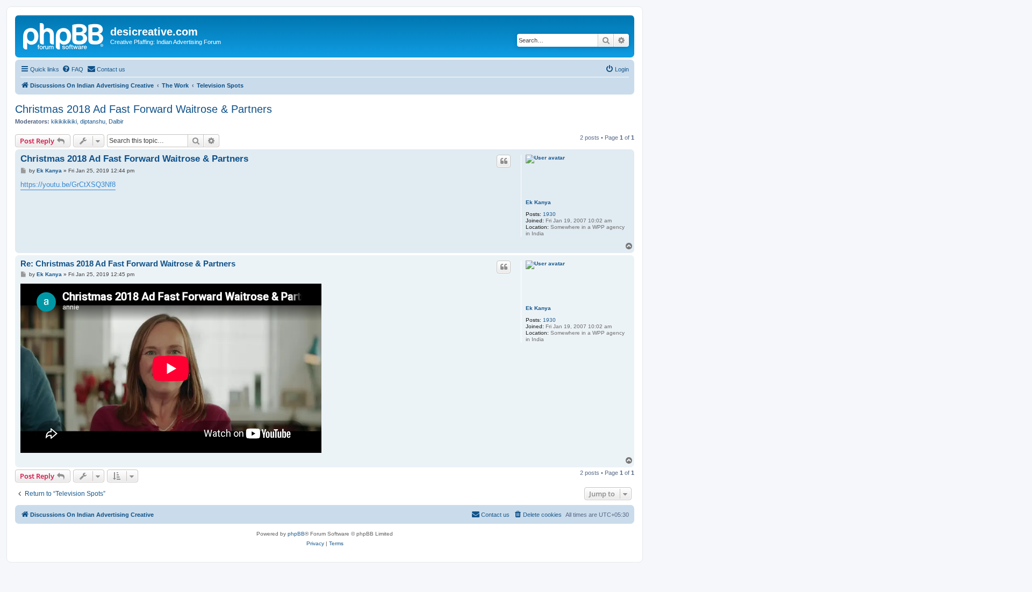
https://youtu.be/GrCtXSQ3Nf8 (68, 185)
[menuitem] (72, 69)
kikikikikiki (64, 121)
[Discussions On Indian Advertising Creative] (64, 35)
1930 (549, 214)
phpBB (296, 534)
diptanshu (92, 121)
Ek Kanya (538, 202)
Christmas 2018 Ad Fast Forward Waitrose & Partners (143, 109)
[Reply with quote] (504, 161)
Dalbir (116, 121)
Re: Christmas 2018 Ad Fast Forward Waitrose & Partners (127, 263)
